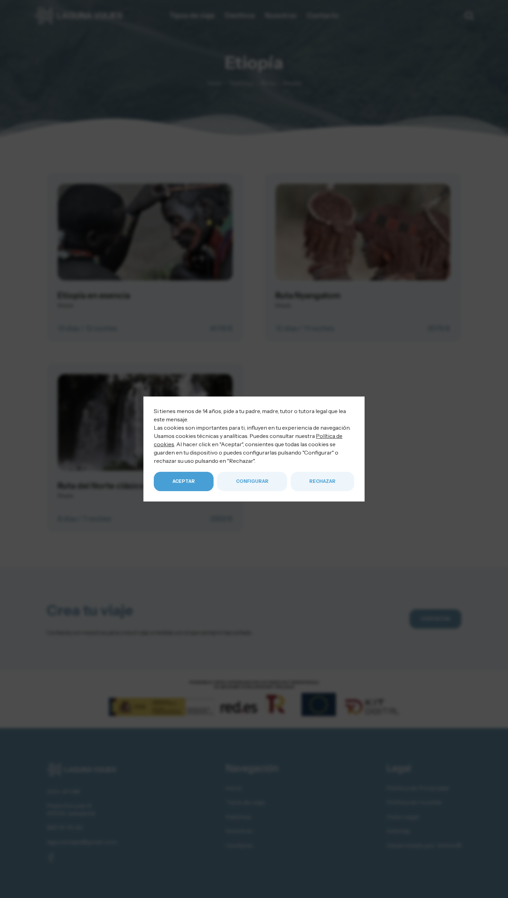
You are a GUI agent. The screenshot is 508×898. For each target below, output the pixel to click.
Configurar (252, 481)
